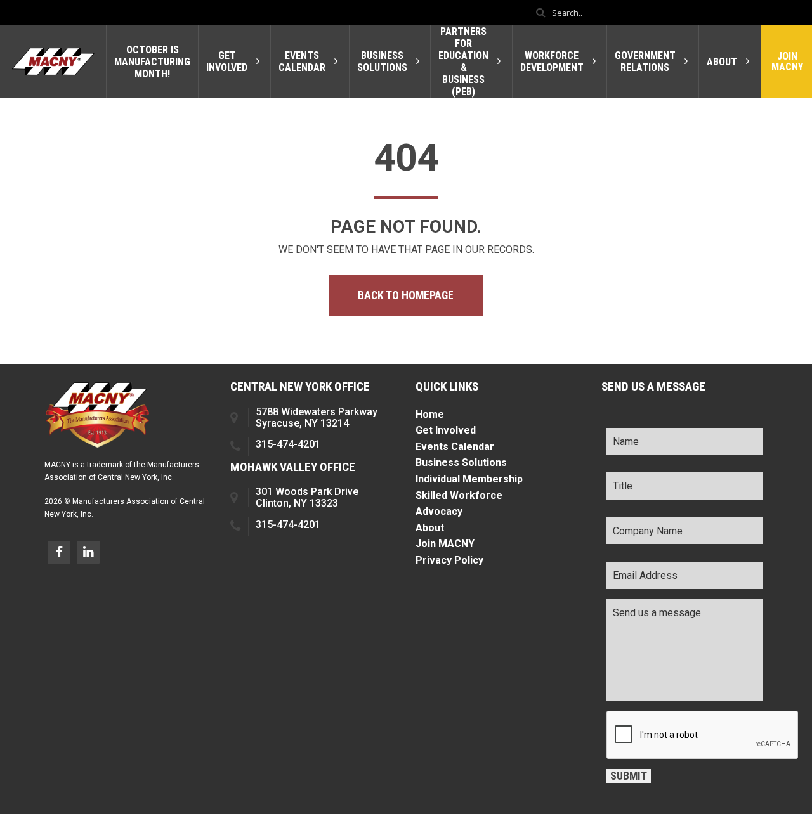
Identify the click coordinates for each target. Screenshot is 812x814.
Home (430, 414)
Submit (628, 776)
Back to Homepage (406, 295)
